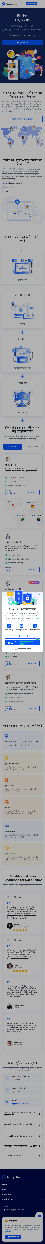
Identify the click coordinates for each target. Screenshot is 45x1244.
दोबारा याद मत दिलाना (24, 649)
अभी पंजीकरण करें (22, 636)
